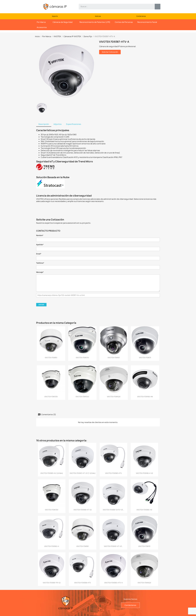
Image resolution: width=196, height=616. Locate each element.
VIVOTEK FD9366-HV (144, 510)
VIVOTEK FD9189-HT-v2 (83, 510)
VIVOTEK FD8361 (51, 358)
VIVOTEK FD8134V (82, 397)
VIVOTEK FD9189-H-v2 (144, 473)
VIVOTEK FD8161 (114, 358)
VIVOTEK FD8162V (113, 397)
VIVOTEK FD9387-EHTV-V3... (113, 510)
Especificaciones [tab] (73, 124)
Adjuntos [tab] (58, 124)
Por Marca (41, 22)
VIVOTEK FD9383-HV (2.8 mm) (51, 473)
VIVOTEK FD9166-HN (145, 397)
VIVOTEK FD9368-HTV (82, 583)
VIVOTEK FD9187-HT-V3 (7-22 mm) (83, 473)
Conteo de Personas (124, 22)
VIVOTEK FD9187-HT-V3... (113, 546)
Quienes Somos (130, 599)
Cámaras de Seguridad (62, 22)
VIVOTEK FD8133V (51, 397)
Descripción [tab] (43, 124)
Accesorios (42, 27)
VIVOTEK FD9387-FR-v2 (51, 583)
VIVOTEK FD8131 (145, 358)
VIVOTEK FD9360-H (51, 546)
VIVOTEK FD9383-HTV (113, 473)
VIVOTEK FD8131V (82, 358)
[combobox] (115, 6)
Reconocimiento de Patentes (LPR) (95, 22)
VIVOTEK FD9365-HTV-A (113, 583)
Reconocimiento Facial (147, 22)
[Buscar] (157, 6)
